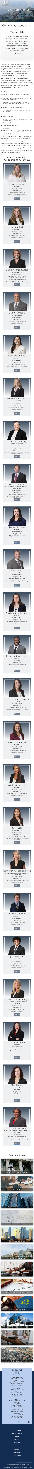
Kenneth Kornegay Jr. (17, 656)
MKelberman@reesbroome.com (17, 622)
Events (17, 1440)
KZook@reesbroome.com (17, 1009)
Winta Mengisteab (17, 784)
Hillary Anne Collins (17, 398)
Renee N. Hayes (17, 527)
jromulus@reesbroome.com (17, 965)
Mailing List (17, 1449)
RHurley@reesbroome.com (17, 579)
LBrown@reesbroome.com (17, 192)
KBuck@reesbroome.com (17, 235)
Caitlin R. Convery (17, 441)
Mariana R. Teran (17, 1042)
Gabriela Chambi (17, 355)
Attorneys (17, 1430)
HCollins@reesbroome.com (17, 407)
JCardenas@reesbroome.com (17, 321)
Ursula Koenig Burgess (17, 269)
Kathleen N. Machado (17, 741)
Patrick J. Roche (17, 913)
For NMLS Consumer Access (24, 1462)
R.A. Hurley (17, 570)
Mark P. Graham (17, 484)
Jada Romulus (17, 956)
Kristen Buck (17, 226)
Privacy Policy (17, 1446)
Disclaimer (17, 1455)
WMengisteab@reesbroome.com (17, 793)
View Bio (17, 199)
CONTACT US (17, 1370)
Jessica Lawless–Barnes (17, 699)
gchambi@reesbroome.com (16, 364)
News (17, 1436)
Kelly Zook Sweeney (17, 999)
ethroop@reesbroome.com (17, 1094)
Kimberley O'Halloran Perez (17, 870)
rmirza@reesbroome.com (17, 836)
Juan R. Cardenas (17, 312)
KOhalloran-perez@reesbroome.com (17, 880)
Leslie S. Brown (17, 183)
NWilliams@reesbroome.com (17, 1137)
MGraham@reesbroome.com (17, 494)
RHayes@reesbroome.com (17, 536)
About (17, 1427)
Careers (17, 1443)
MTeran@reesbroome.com (17, 1051)
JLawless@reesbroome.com (17, 707)
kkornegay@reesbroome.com (17, 665)
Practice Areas (17, 1433)
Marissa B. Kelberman (17, 613)
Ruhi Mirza (17, 827)
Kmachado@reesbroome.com (17, 750)
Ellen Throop (16, 1085)
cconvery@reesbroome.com (17, 450)
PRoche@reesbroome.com (17, 922)
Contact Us (17, 1452)
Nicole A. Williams (17, 1128)
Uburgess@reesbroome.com (17, 280)
